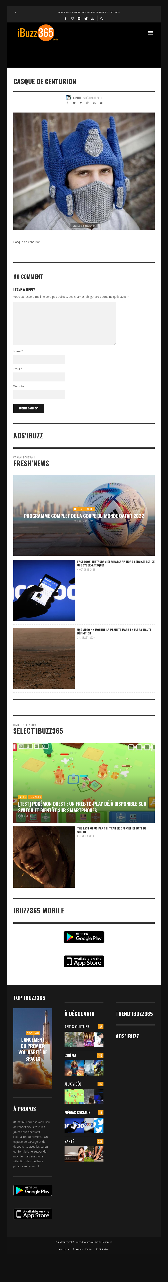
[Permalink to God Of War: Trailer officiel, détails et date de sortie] (89, 1096)
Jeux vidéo (73, 1084)
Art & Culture (77, 1026)
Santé (69, 1141)
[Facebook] (65, 18)
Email (17, 369)
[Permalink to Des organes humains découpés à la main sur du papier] (98, 1039)
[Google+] (72, 18)
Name (18, 351)
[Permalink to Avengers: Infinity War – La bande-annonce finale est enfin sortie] (98, 1068)
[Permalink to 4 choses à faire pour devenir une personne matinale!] (74, 1154)
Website (18, 386)
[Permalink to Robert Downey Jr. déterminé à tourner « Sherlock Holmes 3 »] (89, 1068)
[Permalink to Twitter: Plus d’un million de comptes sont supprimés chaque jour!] (98, 1125)
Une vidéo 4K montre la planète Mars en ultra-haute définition (114, 631)
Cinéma (70, 1055)
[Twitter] (86, 18)
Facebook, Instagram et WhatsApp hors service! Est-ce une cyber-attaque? (116, 563)
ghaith (77, 98)
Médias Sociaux (77, 1112)
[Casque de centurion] (84, 171)
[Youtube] (93, 18)
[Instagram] (79, 18)
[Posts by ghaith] (68, 97)
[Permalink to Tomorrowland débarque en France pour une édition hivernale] (89, 1039)
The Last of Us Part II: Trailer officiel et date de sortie (111, 830)
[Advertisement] (87, 52)
